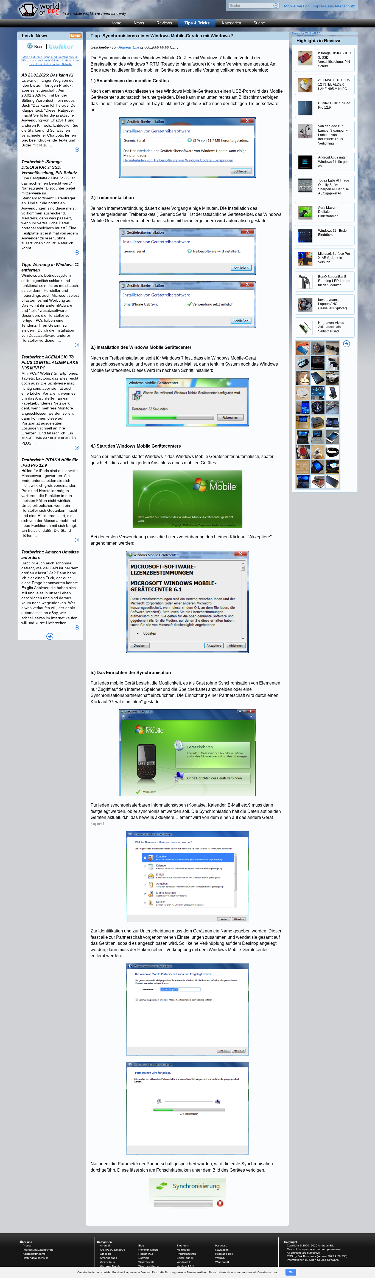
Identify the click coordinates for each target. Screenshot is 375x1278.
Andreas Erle (129, 47)
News (139, 23)
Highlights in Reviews (319, 40)
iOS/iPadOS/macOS (112, 1249)
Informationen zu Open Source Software (312, 1259)
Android (105, 1245)
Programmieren (186, 1253)
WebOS (220, 1257)
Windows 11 (184, 1261)
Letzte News (34, 35)
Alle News (49, 636)
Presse (27, 1245)
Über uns (26, 1241)
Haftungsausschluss (35, 1257)
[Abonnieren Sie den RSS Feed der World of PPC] (76, 37)
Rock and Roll (224, 1253)
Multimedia (183, 1249)
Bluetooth (183, 1245)
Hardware (221, 1245)
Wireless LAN (185, 1266)
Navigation (222, 1249)
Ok (291, 1272)
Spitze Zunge (185, 1257)
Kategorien (231, 23)
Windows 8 (222, 1261)
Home (115, 23)
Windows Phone (148, 1266)
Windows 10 (146, 1261)
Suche (259, 23)
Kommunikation (148, 1249)
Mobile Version (297, 6)
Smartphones (108, 1257)
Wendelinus (107, 1261)
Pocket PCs (145, 1253)
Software (144, 1257)
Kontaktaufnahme (34, 1253)
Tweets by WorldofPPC (306, 33)
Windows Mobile (110, 1266)
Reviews (164, 23)
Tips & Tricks (196, 23)
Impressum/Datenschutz (334, 6)
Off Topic (105, 1253)
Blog (38, 46)
